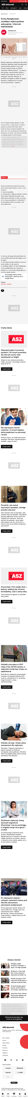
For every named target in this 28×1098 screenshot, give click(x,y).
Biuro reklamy (5, 1038)
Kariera (4, 1040)
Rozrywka (4, 1047)
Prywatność (5, 1055)
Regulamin (5, 1052)
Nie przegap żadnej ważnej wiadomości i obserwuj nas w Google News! (14, 276)
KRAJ (20, 8)
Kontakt (4, 1045)
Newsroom (5, 1050)
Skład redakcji (5, 1042)
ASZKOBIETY (13, 8)
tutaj (12, 146)
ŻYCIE (7, 8)
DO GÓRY (13, 1082)
